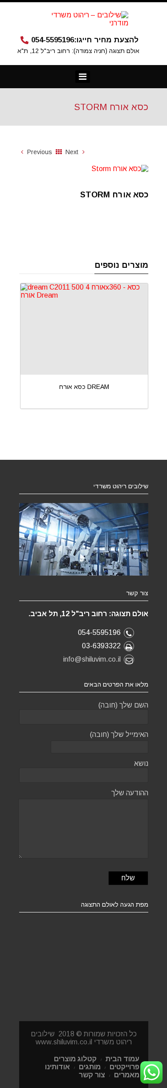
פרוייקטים (124, 1067)
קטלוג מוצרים (75, 1059)
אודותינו (57, 1067)
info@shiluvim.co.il (92, 659)
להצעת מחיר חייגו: (84, 40)
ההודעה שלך (129, 793)
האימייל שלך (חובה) (119, 734)
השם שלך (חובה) (123, 705)
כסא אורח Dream (44, 386)
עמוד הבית (122, 1059)
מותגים (90, 1067)
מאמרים (126, 1075)
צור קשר (92, 1075)
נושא (141, 763)
